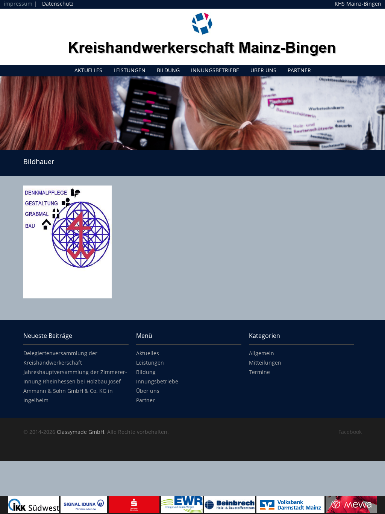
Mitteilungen (265, 362)
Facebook (350, 431)
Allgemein (261, 353)
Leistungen (130, 70)
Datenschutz (58, 3)
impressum (18, 3)
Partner (299, 70)
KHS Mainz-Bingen (358, 3)
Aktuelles (88, 70)
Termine (259, 372)
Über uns (263, 70)
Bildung (168, 70)
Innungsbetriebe (215, 70)
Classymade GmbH (80, 431)
